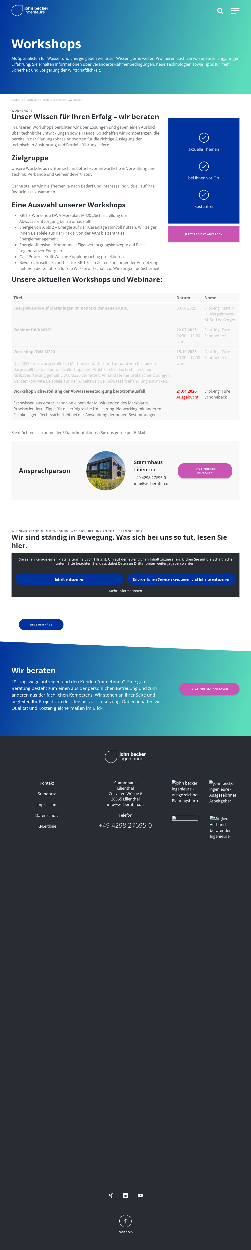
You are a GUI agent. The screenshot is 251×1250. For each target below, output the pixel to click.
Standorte (47, 794)
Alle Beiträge (41, 624)
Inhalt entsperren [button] (69, 579)
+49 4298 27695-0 (150, 477)
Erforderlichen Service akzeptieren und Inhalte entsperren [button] (181, 579)
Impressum (47, 804)
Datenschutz (47, 815)
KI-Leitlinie (47, 826)
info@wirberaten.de (152, 483)
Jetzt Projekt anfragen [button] (204, 234)
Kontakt (47, 783)
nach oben (125, 1232)
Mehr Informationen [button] (125, 591)
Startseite (17, 99)
